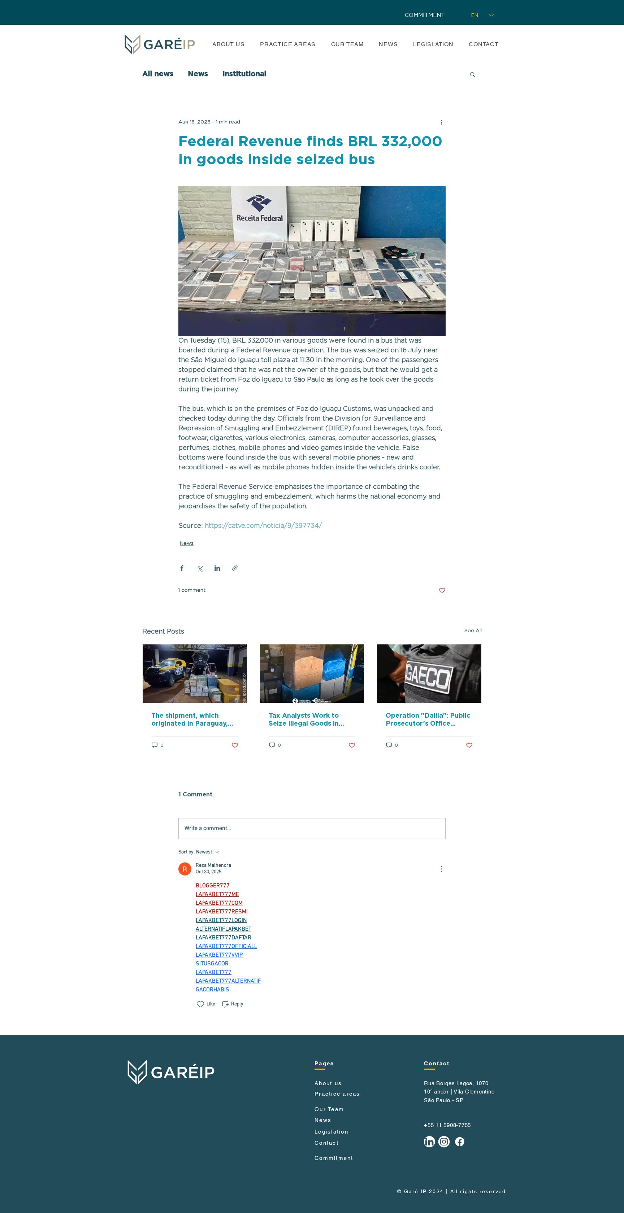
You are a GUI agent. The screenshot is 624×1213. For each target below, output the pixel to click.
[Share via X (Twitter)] (199, 568)
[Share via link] (234, 568)
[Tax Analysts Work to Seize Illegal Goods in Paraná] (312, 673)
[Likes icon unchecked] (200, 1004)
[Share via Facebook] (181, 568)
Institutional (244, 74)
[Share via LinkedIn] (217, 568)
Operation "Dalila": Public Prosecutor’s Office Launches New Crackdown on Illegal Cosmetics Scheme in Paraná (428, 720)
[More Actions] (441, 869)
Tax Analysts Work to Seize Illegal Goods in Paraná (304, 720)
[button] (472, 74)
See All (473, 630)
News (198, 74)
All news (157, 74)
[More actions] (441, 122)
